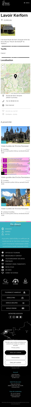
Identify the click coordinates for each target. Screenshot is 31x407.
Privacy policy (15, 347)
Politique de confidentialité (18, 402)
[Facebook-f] (10, 317)
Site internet (10, 105)
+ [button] (2, 66)
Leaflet (12, 93)
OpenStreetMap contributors (24, 93)
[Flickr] (20, 317)
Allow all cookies (15, 352)
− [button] (2, 68)
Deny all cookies (15, 362)
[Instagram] (13, 317)
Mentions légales (6, 402)
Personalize (15, 357)
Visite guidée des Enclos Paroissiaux (15, 177)
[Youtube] (17, 317)
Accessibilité (17, 403)
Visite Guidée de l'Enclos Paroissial (15, 146)
